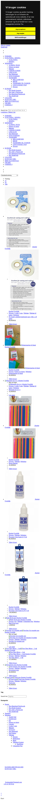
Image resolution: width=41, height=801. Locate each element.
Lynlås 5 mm (18, 313)
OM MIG (8, 162)
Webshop (16, 315)
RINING (11, 121)
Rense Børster (13, 463)
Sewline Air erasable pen (16, 641)
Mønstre (11, 128)
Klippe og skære (14, 126)
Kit (15, 621)
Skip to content (5, 45)
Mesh (14, 740)
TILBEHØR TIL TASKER (21, 143)
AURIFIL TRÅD (14, 125)
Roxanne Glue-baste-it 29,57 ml (19, 610)
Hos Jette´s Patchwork (16, 152)
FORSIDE (8, 115)
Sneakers (7, 713)
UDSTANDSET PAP (20, 144)
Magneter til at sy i (14, 390)
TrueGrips (12, 683)
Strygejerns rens (14, 670)
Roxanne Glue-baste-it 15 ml (18, 537)
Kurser (7, 704)
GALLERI (8, 157)
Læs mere (12, 395)
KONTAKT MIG (10, 159)
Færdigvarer (12, 719)
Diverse (15, 146)
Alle (6, 184)
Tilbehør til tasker (18, 742)
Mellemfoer (16, 738)
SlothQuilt (4, 47)
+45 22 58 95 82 (9, 784)
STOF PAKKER (14, 135)
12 (5, 180)
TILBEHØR (13, 137)
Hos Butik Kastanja (15, 150)
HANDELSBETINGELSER (14, 767)
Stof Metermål (13, 134)
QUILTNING (13, 119)
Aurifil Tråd (12, 717)
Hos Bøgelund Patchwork (17, 153)
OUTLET (12, 729)
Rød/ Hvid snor (14, 623)
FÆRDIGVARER (14, 130)
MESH (15, 141)
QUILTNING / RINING (12, 117)
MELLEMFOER (18, 139)
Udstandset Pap (28, 621)
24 (5, 182)
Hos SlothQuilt (13, 155)
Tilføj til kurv (13, 324)
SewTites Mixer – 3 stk (16, 657)
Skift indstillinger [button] (20, 37)
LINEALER (13, 132)
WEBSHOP (9, 123)
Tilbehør (26, 313)
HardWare (20, 744)
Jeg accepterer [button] (20, 29)
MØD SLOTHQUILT (12, 161)
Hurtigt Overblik (14, 311)
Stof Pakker (12, 733)
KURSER (8, 148)
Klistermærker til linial (16, 373)
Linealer (11, 724)
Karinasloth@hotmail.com (13, 782)
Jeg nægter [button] (20, 33)
